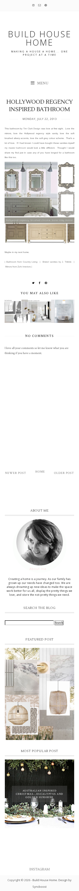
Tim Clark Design (31, 128)
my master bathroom (15, 148)
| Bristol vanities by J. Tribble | (57, 262)
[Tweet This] (33, 283)
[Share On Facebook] (40, 283)
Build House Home (44, 880)
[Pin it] (46, 283)
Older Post (64, 473)
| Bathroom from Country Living (21, 262)
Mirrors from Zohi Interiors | (18, 266)
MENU (42, 83)
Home (40, 472)
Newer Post (15, 473)
